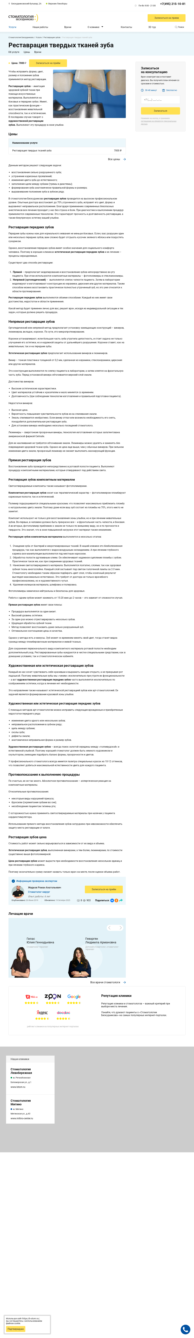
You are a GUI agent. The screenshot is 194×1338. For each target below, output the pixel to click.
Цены (27, 52)
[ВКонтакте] (112, 900)
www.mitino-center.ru (22, 1118)
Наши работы (40, 27)
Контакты (126, 27)
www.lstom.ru (18, 1087)
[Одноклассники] (116, 900)
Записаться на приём (104, 889)
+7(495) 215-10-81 (173, 4)
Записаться (160, 110)
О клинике (93, 27)
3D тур (152, 27)
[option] (37, 957)
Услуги (12, 27)
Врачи (67, 27)
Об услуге (13, 52)
